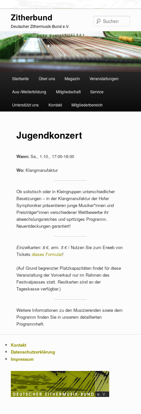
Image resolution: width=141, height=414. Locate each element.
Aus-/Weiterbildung (29, 91)
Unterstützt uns (25, 104)
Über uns (47, 78)
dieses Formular (47, 254)
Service (97, 91)
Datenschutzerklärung (33, 352)
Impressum (22, 359)
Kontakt (55, 104)
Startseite (20, 78)
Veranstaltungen (104, 78)
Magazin (72, 78)
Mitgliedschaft (68, 91)
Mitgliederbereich (87, 104)
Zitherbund (31, 17)
